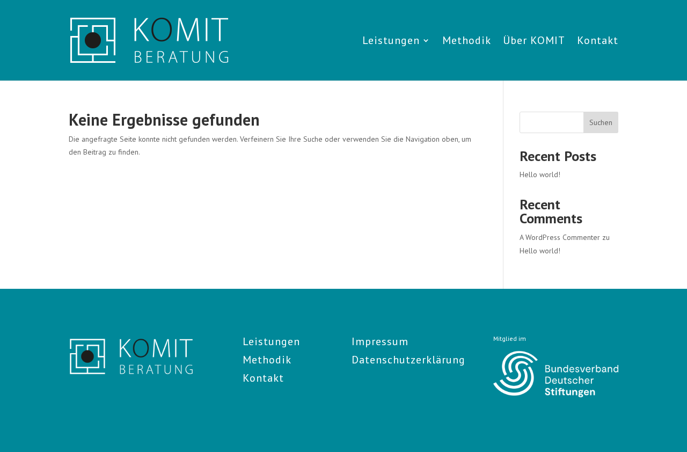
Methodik (466, 42)
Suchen (600, 122)
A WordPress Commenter (560, 237)
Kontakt (597, 42)
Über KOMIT (534, 42)
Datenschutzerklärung (408, 360)
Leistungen (391, 42)
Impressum (380, 341)
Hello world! (540, 174)
